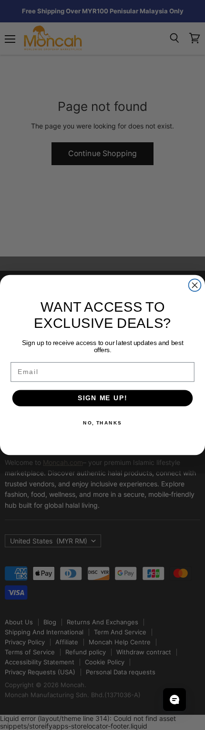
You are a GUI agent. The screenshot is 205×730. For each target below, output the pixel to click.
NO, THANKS (102, 422)
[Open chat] (174, 699)
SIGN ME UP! (102, 398)
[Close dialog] (195, 285)
